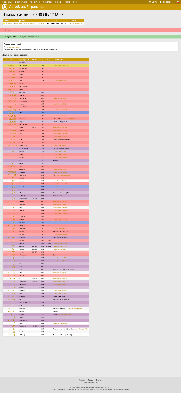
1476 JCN (11, 308)
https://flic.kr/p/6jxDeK (59, 80)
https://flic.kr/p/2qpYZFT (60, 272)
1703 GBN (11, 278)
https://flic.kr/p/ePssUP (60, 184)
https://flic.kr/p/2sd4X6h (60, 323)
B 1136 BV (12, 89)
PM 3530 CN (12, 145)
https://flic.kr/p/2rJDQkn (60, 278)
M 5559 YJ (11, 169)
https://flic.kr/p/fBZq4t (59, 151)
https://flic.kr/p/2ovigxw (60, 234)
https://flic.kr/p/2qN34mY (67, 119)
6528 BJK (11, 190)
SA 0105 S (11, 136)
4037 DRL (11, 237)
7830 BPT (11, 181)
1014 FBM (11, 258)
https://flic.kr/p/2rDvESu (65, 314)
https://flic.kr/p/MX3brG (60, 243)
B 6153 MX (12, 122)
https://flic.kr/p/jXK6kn (59, 169)
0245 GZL (11, 290)
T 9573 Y (11, 113)
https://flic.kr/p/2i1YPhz (60, 154)
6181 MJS (11, 332)
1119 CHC (11, 216)
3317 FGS (11, 264)
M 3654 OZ (12, 124)
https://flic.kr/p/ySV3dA (60, 219)
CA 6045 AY (12, 133)
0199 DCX (11, 225)
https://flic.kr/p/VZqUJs (60, 290)
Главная (82, 380)
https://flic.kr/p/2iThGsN (60, 246)
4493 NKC (11, 335)
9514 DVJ (11, 249)
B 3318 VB (12, 166)
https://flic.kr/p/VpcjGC (59, 116)
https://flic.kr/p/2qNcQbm (60, 65)
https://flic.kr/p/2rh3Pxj (81, 329)
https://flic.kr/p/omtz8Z (59, 145)
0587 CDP (11, 213)
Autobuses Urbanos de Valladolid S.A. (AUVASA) (29, 23)
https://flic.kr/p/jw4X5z (59, 228)
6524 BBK (11, 178)
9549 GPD (11, 296)
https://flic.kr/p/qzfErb (59, 261)
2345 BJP (11, 198)
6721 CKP (11, 207)
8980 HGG (11, 302)
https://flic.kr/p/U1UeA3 (60, 130)
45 (4, 62)
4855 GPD (11, 151)
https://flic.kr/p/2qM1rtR (64, 175)
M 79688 (11, 65)
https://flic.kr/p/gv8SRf (59, 284)
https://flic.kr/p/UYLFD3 (60, 293)
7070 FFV (11, 261)
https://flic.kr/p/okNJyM (60, 249)
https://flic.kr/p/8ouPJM (60, 127)
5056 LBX (11, 329)
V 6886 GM (12, 172)
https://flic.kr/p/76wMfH (60, 172)
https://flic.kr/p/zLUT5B (60, 133)
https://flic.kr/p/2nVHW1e (60, 281)
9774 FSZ (11, 275)
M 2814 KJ (11, 107)
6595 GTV (11, 299)
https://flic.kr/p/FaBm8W (60, 181)
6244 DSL (11, 246)
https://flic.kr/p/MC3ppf (59, 104)
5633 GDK (11, 284)
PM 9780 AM (12, 98)
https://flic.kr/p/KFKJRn (60, 190)
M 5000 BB (12, 83)
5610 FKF (11, 270)
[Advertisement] (90, 358)
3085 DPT (11, 231)
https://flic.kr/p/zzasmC (60, 204)
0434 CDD (11, 201)
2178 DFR (11, 219)
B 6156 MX (12, 119)
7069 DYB (11, 267)
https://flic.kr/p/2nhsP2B (60, 207)
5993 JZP (11, 154)
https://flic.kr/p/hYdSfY (59, 258)
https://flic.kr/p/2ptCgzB (60, 110)
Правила (99, 380)
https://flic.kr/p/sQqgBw (75, 308)
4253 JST (11, 323)
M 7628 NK (12, 116)
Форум (90, 380)
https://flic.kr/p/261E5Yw (60, 213)
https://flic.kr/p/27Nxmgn (60, 210)
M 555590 (11, 74)
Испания (9, 23)
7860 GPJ (11, 293)
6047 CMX (11, 210)
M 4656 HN (12, 95)
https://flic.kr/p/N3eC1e (60, 136)
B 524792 (11, 77)
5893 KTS (11, 326)
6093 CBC (11, 204)
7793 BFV (11, 193)
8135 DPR (11, 228)
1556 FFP (11, 252)
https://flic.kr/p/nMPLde (76, 23)
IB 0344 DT (12, 175)
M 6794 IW (12, 101)
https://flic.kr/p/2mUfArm (60, 157)
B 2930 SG (12, 139)
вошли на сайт (14, 47)
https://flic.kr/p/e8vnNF (60, 98)
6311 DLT (11, 234)
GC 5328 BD (12, 130)
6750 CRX (11, 222)
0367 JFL (11, 320)
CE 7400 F (11, 142)
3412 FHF (11, 255)
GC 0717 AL (12, 110)
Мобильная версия (90, 382)
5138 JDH (11, 317)
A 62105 (11, 68)
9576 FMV (11, 272)
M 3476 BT (12, 86)
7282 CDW (12, 127)
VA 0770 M (12, 92)
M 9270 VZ (12, 163)
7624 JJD (11, 314)
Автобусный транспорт (27, 7)
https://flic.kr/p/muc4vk (60, 187)
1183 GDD (11, 287)
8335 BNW (12, 187)
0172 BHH (11, 184)
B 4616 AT (12, 80)
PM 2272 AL (12, 104)
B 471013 (11, 71)
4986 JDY (11, 311)
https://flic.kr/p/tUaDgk (59, 201)
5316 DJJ (11, 240)
